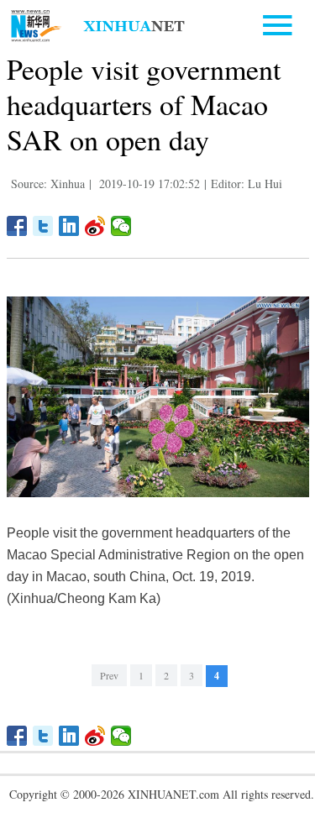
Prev (109, 675)
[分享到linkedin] (69, 226)
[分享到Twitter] (43, 226)
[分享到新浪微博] (95, 226)
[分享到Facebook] (17, 226)
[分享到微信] (121, 226)
